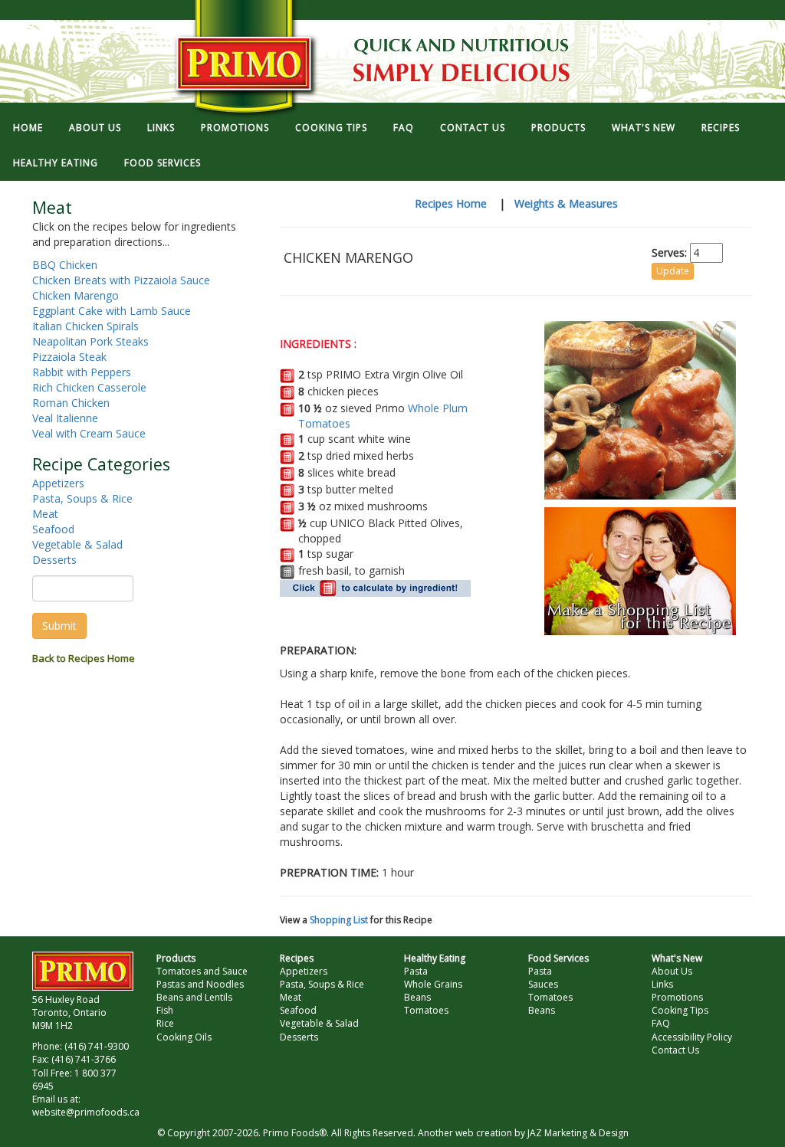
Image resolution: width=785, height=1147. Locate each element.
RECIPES (720, 127)
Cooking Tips (680, 1010)
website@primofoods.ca (86, 1112)
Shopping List (339, 919)
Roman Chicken (71, 402)
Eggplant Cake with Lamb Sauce (111, 310)
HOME (28, 127)
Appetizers (58, 483)
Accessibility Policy (692, 1037)
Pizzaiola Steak (69, 356)
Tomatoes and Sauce (202, 971)
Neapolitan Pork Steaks (90, 341)
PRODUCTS (558, 127)
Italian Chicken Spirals (85, 326)
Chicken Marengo (75, 295)
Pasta (416, 971)
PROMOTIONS (235, 127)
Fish (164, 1010)
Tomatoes (426, 1010)
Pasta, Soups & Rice (82, 498)
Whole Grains (433, 984)
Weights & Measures (566, 203)
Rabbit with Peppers (81, 372)
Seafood (53, 529)
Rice (165, 1023)
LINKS (161, 127)
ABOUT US (95, 127)
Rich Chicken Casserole (89, 387)
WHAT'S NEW (643, 127)
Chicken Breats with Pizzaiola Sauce (121, 280)
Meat (45, 513)
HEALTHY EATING (55, 162)
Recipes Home (451, 203)
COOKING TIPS (331, 127)
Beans (417, 997)
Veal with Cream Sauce (89, 433)
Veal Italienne (65, 418)
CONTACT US (472, 127)
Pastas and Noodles (200, 984)
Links (662, 984)
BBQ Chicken (64, 264)
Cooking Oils (184, 1037)
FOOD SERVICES (162, 162)
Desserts (54, 559)
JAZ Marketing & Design (578, 1132)
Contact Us (675, 1050)
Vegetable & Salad (77, 544)
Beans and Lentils (194, 997)
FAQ (403, 127)
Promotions (677, 997)
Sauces (543, 984)
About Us (672, 971)
